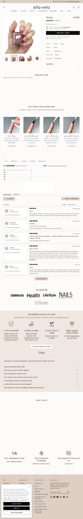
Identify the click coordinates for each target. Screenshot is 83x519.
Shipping (37, 491)
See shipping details (14, 461)
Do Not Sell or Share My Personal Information (41, 510)
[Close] (29, 487)
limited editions (42, 11)
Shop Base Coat (31, 146)
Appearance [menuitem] (42, 161)
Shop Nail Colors (51, 146)
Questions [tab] (16, 195)
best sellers (53, 11)
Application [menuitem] (14, 161)
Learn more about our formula (41, 346)
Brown (55, 44)
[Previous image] (4, 58)
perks (69, 11)
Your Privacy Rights (16, 512)
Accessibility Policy (40, 506)
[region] (41, 1)
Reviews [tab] (7, 195)
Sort (65, 204)
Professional (57, 58)
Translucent (57, 51)
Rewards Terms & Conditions (40, 497)
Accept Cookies (16, 504)
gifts (62, 11)
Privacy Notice (39, 501)
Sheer (55, 47)
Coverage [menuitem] (24, 161)
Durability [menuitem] (32, 161)
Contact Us (38, 483)
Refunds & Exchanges (41, 494)
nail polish (14, 11)
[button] (17, 170)
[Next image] (40, 58)
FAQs (36, 486)
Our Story (22, 483)
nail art (32, 11)
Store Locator (39, 489)
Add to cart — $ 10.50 (63, 33)
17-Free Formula (66, 27)
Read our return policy (41, 464)
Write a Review (72, 199)
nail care (23, 11)
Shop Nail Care (11, 146)
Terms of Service (40, 504)
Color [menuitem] (6, 161)
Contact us (68, 464)
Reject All (16, 508)
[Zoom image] (22, 35)
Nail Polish (6, 483)
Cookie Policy (24, 500)
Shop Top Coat (71, 146)
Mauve (63, 44)
